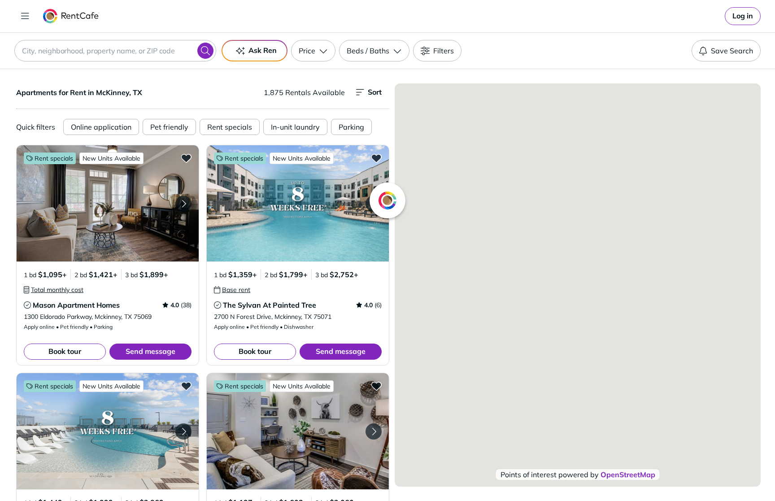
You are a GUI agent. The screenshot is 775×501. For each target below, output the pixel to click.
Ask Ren (262, 50)
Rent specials (229, 126)
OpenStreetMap (628, 474)
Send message (150, 351)
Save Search (732, 50)
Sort (375, 91)
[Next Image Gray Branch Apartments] (374, 431)
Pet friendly (169, 126)
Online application (101, 126)
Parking (351, 126)
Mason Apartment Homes (76, 305)
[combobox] (115, 50)
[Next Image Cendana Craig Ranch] (183, 431)
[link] (743, 16)
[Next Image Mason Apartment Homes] (183, 204)
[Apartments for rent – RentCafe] (71, 16)
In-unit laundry (295, 126)
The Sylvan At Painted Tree (269, 305)
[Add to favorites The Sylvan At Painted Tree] (376, 158)
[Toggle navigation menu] (25, 16)
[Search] (205, 51)
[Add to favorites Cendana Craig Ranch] (186, 386)
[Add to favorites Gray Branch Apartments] (376, 386)
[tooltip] (53, 289)
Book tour (64, 351)
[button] (108, 203)
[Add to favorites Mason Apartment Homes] (186, 158)
